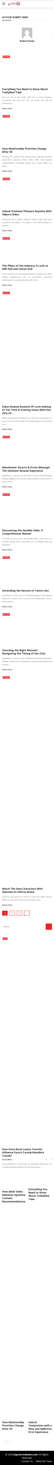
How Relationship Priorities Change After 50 (24, 150)
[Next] (9, 1442)
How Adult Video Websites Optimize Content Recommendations (13, 1196)
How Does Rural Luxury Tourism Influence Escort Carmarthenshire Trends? (23, 1152)
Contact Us (27, 1461)
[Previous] (4, 1442)
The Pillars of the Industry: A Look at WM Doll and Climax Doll (25, 267)
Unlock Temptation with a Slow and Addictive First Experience (40, 1427)
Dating (6, 57)
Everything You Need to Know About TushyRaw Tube (25, 90)
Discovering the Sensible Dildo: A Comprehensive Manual (22, 532)
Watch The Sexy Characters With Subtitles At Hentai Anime (22, 890)
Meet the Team (44, 1461)
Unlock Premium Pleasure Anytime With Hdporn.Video (27, 212)
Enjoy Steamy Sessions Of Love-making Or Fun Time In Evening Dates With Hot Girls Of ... (26, 410)
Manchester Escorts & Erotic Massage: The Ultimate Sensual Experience (26, 469)
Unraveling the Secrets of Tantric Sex (25, 590)
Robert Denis (27, 40)
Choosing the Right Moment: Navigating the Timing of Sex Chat (23, 652)
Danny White (7, 1159)
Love (5, 939)
